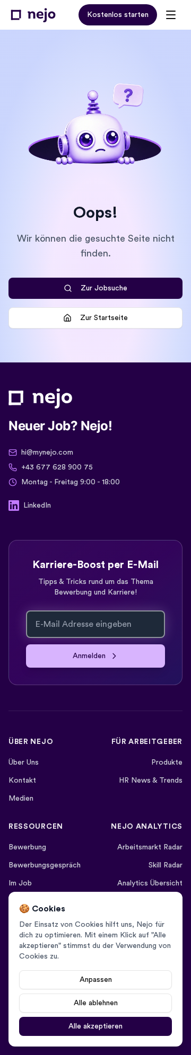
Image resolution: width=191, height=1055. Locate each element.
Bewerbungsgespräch (44, 865)
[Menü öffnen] (170, 14)
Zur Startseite (104, 318)
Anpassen (96, 979)
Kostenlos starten (118, 15)
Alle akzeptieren (95, 1026)
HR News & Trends (151, 780)
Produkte (167, 762)
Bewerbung (27, 847)
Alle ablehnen (96, 1003)
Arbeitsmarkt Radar (150, 847)
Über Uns (23, 762)
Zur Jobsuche (104, 288)
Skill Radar (166, 865)
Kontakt (22, 780)
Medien (20, 798)
